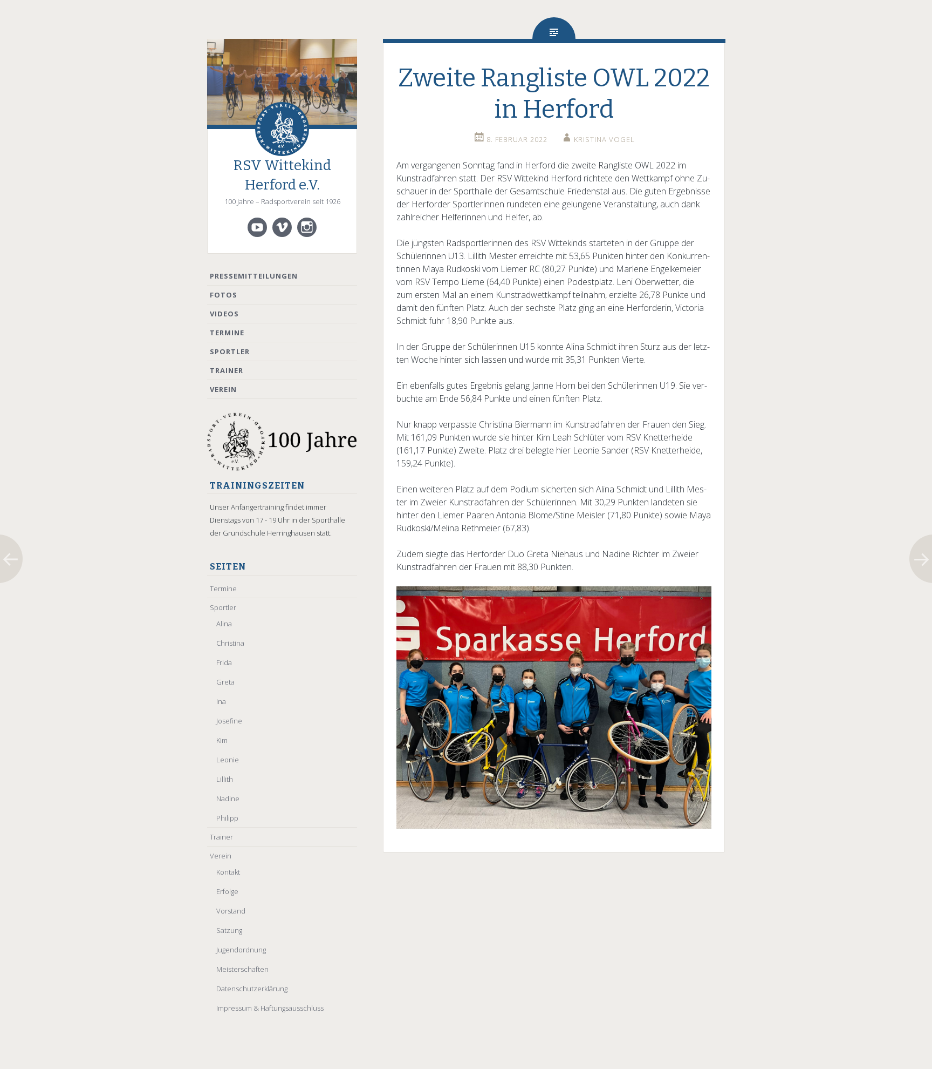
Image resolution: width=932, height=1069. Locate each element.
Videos (224, 314)
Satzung (229, 930)
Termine (227, 332)
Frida (224, 662)
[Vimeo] (282, 227)
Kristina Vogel (604, 139)
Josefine (229, 721)
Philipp (227, 818)
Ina (221, 701)
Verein (223, 389)
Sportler (230, 351)
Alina (224, 623)
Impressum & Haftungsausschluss (270, 1008)
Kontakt (228, 872)
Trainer (226, 370)
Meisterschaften (242, 969)
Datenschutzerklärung (251, 988)
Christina (230, 643)
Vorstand (230, 911)
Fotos (223, 295)
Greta (225, 682)
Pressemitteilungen (254, 276)
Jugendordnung (241, 950)
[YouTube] (257, 227)
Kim (222, 740)
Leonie (227, 759)
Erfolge (227, 891)
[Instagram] (307, 227)
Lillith (224, 779)
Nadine (227, 798)
